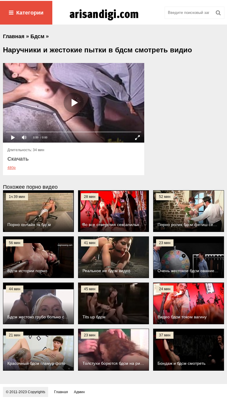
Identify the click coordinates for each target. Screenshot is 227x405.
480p (11, 168)
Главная (61, 392)
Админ (79, 392)
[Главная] (113, 20)
